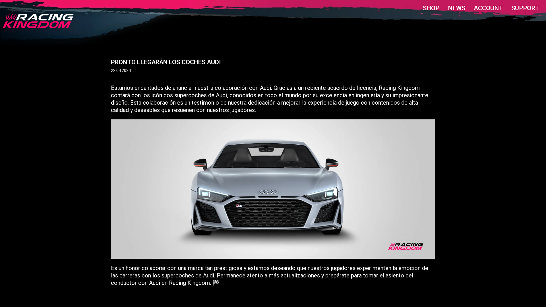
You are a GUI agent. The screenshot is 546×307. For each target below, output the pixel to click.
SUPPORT (525, 8)
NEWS (456, 8)
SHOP (431, 8)
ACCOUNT (488, 8)
